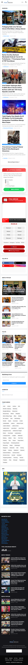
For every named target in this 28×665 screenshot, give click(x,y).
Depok (9, 420)
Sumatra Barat (16, 452)
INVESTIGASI (4, 532)
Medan (10, 438)
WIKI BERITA (4, 539)
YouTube (18, 242)
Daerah (19, 234)
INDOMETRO (4, 519)
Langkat (14, 435)
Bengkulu (18, 413)
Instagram (12, 242)
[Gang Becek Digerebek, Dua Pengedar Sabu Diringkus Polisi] (6, 324)
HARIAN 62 (3, 526)
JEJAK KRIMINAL (5, 522)
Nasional (8, 227)
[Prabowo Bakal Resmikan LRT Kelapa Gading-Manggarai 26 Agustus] (5, 590)
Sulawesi (22, 450)
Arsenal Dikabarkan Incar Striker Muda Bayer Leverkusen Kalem (19, 315)
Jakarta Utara (15, 425)
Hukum (8, 231)
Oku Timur (20, 438)
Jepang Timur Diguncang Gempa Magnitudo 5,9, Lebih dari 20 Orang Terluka (18, 582)
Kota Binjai (10, 433)
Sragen (4, 450)
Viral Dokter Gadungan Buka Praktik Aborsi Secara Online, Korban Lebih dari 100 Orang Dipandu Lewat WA (12, 89)
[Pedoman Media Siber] (20, 268)
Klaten (4, 433)
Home (6, 658)
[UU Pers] (8, 268)
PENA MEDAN (4, 543)
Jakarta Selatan (6, 425)
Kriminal (20, 231)
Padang (5, 440)
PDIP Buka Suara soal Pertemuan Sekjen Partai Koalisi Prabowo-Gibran (20, 364)
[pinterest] (20, 651)
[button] (2, 2)
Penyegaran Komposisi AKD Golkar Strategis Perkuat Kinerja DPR (7, 364)
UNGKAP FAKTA (5, 529)
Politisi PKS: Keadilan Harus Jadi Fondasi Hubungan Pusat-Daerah (20, 346)
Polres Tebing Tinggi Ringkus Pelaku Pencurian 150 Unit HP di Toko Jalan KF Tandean (18, 608)
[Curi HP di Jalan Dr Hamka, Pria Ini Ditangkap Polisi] (6, 309)
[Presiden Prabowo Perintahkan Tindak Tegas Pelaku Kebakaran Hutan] (5, 631)
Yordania (5, 462)
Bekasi (12, 413)
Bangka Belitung (6, 411)
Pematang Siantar (15, 442)
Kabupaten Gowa (7, 430)
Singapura (5, 447)
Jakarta (13, 423)
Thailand (5, 460)
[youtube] (14, 651)
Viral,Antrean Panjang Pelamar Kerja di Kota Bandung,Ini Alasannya (12, 149)
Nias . (15, 438)
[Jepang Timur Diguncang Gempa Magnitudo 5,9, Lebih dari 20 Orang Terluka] (5, 582)
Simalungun (17, 445)
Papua (14, 440)
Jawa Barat (13, 428)
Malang (4, 438)
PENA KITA (3, 536)
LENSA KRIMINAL (5, 540)
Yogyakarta (21, 460)
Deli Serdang (17, 418)
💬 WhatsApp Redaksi (14, 250)
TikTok (22, 242)
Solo (17, 447)
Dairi (11, 418)
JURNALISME (4, 525)
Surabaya (19, 455)
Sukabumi (16, 450)
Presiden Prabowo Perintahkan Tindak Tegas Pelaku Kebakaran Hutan (18, 631)
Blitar (15, 416)
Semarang (5, 445)
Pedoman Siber (8, 660)
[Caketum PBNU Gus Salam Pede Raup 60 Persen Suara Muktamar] (5, 560)
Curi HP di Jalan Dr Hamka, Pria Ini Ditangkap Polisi (19, 307)
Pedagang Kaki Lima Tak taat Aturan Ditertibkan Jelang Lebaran (13, 28)
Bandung (15, 408)
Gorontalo (15, 420)
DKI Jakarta (5, 418)
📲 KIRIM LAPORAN (14, 189)
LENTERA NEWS (5, 534)
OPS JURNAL (4, 530)
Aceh (4, 406)
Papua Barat (20, 440)
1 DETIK (3, 523)
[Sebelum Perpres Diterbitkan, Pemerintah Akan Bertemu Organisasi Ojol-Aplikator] (5, 624)
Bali (19, 406)
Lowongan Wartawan (18, 660)
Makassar (20, 435)
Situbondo (12, 447)
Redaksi (11, 658)
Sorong (22, 447)
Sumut (19, 227)
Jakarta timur (6, 428)
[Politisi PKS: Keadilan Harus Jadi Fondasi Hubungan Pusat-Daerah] (5, 567)
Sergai (11, 445)
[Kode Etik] (8, 271)
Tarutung (15, 457)
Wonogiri (15, 460)
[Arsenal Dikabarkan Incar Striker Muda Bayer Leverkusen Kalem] (6, 316)
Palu (10, 440)
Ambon (9, 406)
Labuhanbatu (18, 433)
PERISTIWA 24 (4, 527)
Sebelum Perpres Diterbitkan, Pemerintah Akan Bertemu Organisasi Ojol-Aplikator (17, 623)
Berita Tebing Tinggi (7, 416)
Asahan (14, 406)
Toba (10, 460)
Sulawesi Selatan (7, 452)
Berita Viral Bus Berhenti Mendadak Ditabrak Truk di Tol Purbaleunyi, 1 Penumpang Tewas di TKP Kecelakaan (13, 58)
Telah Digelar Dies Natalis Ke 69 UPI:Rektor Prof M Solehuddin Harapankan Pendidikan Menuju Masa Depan (13, 119)
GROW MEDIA (4, 520)
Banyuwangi (6, 413)
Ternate (21, 457)
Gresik (21, 420)
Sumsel (13, 455)
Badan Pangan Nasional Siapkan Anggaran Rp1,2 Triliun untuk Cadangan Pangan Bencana (18, 574)
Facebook (6, 242)
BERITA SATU (4, 533)
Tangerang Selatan (7, 457)
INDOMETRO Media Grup (16, 662)
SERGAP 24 (4, 541)
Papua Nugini (6, 442)
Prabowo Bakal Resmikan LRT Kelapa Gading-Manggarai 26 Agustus (17, 589)
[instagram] (17, 651)
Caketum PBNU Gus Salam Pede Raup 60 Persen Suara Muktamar (7, 346)
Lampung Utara (6, 435)
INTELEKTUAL (4, 537)
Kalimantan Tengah (17, 430)
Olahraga (19, 238)
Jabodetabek (6, 423)
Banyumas (14, 411)
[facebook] (7, 651)
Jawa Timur (21, 428)
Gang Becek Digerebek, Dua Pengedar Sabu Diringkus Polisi (18, 323)
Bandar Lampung (7, 408)
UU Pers (16, 658)
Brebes (19, 416)
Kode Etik (21, 658)
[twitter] (11, 651)
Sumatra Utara (6, 455)
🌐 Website (14, 246)
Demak (4, 420)
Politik (8, 234)
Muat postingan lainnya (13, 162)
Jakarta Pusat (20, 423)
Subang (10, 450)
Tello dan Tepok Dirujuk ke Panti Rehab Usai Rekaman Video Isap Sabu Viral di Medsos (18, 299)
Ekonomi (8, 238)
